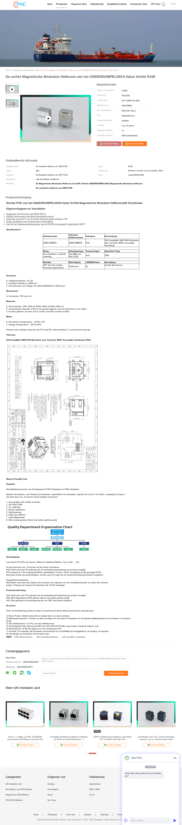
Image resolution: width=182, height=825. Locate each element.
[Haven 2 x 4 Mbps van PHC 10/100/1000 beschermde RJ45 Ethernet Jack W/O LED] (25, 714)
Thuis (35, 815)
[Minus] (175, 758)
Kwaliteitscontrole (117, 4)
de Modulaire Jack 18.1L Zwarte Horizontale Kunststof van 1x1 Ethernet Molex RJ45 (156, 738)
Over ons (70, 815)
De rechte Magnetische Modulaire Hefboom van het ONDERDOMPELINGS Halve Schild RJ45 (79, 70)
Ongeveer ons (79, 4)
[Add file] (126, 820)
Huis (49, 4)
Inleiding (50, 784)
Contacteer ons (138, 4)
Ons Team (51, 800)
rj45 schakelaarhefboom (47, 637)
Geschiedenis (53, 789)
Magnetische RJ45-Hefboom (17, 795)
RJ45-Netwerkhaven (23, 637)
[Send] (175, 820)
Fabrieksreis (97, 4)
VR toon (155, 4)
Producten (61, 4)
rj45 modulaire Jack (14, 784)
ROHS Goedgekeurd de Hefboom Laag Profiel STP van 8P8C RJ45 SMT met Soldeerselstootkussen (112, 738)
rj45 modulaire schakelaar (73, 637)
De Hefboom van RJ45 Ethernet (19, 789)
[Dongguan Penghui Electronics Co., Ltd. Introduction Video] (55, 129)
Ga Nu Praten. (111, 143)
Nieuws (87, 815)
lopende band (94, 784)
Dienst (50, 795)
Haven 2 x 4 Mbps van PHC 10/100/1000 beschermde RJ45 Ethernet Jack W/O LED (25, 738)
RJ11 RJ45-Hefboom (14, 800)
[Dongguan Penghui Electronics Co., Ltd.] (19, 5)
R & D (91, 795)
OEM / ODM (94, 789)
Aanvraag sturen (116, 673)
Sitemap (104, 815)
